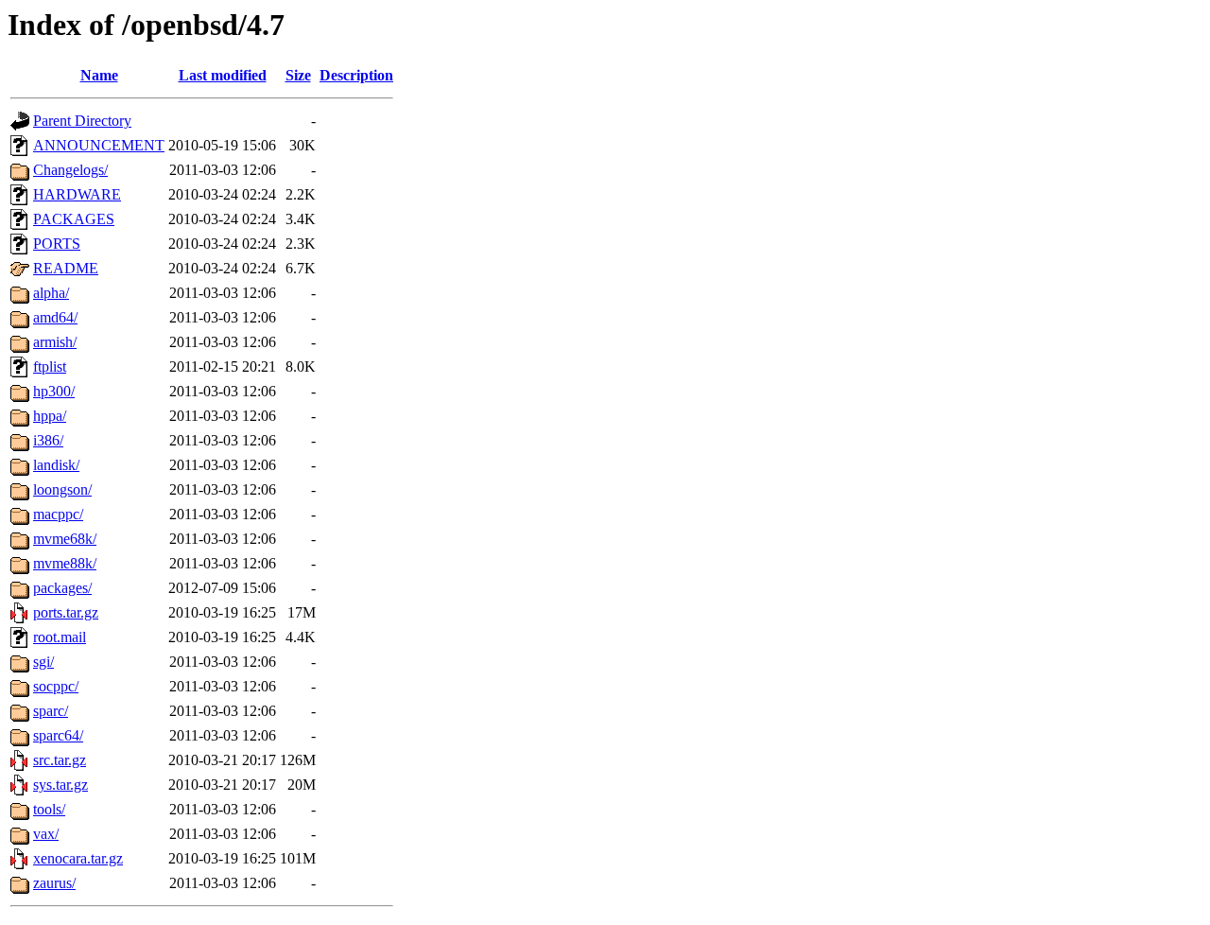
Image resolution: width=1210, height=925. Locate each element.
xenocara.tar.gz (78, 858)
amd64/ (55, 317)
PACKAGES (73, 219)
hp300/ (54, 391)
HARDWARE (77, 194)
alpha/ (51, 293)
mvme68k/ (64, 539)
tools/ (49, 809)
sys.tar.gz (60, 785)
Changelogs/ (70, 170)
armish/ (55, 342)
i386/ (48, 440)
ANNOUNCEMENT (98, 145)
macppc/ (58, 514)
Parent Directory (82, 121)
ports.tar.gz (65, 612)
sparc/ (50, 711)
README (65, 268)
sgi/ (43, 662)
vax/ (46, 834)
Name (99, 75)
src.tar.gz (59, 760)
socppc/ (55, 686)
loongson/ (62, 489)
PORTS (56, 244)
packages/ (62, 588)
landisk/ (56, 465)
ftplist (49, 366)
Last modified (223, 75)
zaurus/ (54, 883)
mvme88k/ (64, 563)
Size (298, 75)
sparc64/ (58, 735)
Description (356, 75)
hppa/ (49, 416)
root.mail (59, 637)
